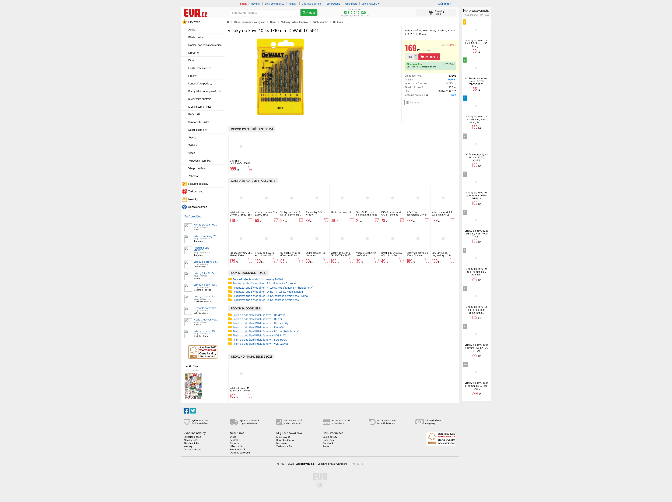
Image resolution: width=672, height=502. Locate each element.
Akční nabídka (191, 443)
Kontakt (293, 3)
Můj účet (443, 3)
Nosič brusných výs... (206, 319)
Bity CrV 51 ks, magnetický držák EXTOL (441, 255)
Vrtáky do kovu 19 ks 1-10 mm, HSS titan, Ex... (476, 271)
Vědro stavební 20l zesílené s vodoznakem (316, 255)
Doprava (449, 45)
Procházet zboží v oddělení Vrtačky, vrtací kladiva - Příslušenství (273, 287)
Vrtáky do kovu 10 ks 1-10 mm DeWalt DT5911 (240, 391)
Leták (243, 3)
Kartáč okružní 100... (206, 224)
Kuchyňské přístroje (199, 99)
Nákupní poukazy (198, 183)
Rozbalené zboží (198, 207)
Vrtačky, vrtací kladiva (294, 22)
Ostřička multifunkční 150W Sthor (240, 163)
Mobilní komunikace (199, 106)
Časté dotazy (330, 437)
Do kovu (338, 22)
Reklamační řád (238, 449)
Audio (191, 29)
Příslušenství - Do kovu (476, 14)
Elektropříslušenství (199, 68)
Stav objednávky (274, 3)
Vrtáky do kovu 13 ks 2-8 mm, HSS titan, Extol (265, 255)
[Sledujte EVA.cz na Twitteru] (193, 411)
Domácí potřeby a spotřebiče (205, 45)
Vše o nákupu (369, 3)
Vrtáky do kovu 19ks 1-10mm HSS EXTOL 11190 (476, 347)
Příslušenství (320, 22)
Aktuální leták (191, 440)
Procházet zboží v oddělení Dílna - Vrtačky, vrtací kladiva (268, 291)
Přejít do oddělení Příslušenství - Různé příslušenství (266, 331)
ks (410, 56)
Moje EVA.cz (283, 437)
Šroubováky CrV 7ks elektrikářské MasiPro (241, 255)
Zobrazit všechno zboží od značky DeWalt (258, 279)
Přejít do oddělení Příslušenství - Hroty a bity (260, 323)
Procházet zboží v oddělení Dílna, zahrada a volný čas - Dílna (270, 296)
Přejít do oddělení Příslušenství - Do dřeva (259, 315)
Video (191, 153)
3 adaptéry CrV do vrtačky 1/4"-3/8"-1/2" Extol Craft (316, 216)
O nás (233, 437)
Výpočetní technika (199, 160)
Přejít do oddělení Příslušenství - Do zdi (257, 319)
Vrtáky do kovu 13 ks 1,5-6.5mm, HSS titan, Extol (290, 215)
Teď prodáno (332, 3)
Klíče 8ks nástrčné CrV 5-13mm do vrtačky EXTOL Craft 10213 (392, 216)
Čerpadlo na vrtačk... (206, 307)
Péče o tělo (194, 114)
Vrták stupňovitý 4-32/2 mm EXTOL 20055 (442, 215)
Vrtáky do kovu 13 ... (206, 284)
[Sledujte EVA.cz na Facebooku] (186, 411)
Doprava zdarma (311, 3)
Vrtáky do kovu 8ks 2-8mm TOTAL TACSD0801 (476, 81)
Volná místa (350, 3)
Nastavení (281, 443)
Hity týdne (194, 21)
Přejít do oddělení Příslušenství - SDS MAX (259, 335)
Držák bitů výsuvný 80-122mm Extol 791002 (391, 255)
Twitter (326, 446)
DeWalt (452, 79)
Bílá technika (195, 37)
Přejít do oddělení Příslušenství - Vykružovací (261, 343)
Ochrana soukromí (240, 453)
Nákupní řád (236, 446)
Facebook (328, 443)
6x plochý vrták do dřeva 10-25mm (290, 254)
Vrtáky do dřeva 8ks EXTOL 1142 (266, 213)
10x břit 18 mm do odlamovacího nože (366, 213)
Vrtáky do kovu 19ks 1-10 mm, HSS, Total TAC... (476, 385)
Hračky (192, 75)
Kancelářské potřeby (200, 83)
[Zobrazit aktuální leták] (193, 385)
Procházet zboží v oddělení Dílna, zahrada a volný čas (266, 300)
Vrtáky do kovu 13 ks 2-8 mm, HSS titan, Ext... (476, 119)
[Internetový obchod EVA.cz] (204, 12)
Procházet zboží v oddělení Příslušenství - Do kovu (264, 283)
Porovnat (414, 102)
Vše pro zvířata (196, 168)
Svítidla (192, 145)
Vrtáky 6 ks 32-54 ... (206, 273)
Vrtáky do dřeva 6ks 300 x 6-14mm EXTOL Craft (417, 255)
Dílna (191, 60)
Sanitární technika (198, 122)
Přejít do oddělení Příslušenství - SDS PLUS (260, 339)
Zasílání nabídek (285, 446)
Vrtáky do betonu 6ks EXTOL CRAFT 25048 (341, 255)
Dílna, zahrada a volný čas (249, 22)
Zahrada (193, 176)
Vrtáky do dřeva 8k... (206, 261)
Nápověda (328, 440)
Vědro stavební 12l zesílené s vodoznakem (366, 255)
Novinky (255, 3)
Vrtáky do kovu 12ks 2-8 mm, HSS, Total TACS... (476, 233)
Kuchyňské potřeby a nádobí (204, 91)
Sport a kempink (197, 129)
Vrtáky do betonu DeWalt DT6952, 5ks (241, 213)
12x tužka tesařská (341, 212)
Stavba (192, 137)
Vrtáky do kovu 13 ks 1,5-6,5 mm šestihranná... (476, 309)
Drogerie (193, 52)
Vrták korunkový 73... (206, 236)
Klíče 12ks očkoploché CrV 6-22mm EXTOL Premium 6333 (417, 216)
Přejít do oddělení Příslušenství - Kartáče (258, 327)
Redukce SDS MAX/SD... (201, 249)
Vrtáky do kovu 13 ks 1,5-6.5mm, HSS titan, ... (476, 43)
